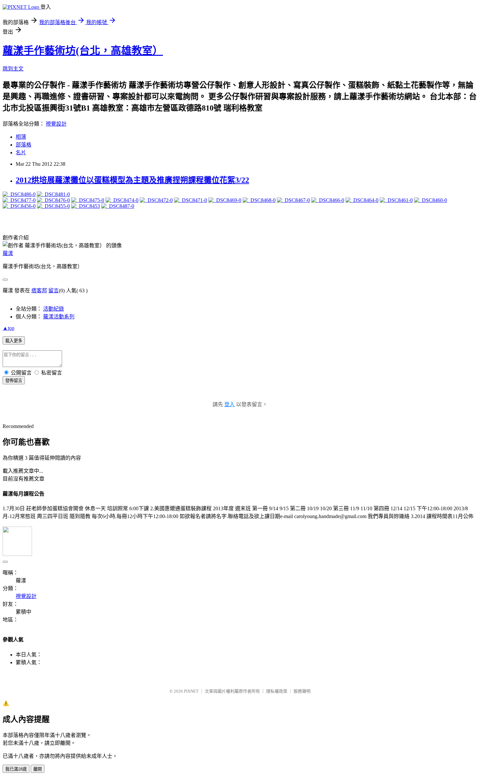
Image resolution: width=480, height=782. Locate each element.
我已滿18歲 (16, 769)
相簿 (21, 137)
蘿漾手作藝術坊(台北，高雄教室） (83, 50)
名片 (21, 152)
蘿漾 (8, 253)
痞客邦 (39, 290)
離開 (37, 769)
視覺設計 (56, 124)
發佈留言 (13, 380)
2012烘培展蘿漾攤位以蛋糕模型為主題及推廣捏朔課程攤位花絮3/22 (132, 180)
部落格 (23, 144)
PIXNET (191, 691)
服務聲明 (302, 691)
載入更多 (13, 340)
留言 (53, 290)
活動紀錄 (53, 309)
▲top (8, 328)
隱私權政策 (276, 691)
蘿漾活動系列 (58, 316)
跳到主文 (13, 68)
